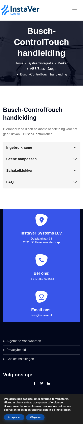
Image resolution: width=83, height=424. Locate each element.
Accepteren (14, 417)
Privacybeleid (16, 350)
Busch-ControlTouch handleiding (43, 74)
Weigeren (35, 417)
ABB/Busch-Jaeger (43, 68)
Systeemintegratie (40, 63)
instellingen (63, 410)
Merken (63, 63)
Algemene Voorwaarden (23, 341)
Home (19, 63)
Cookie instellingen (20, 359)
